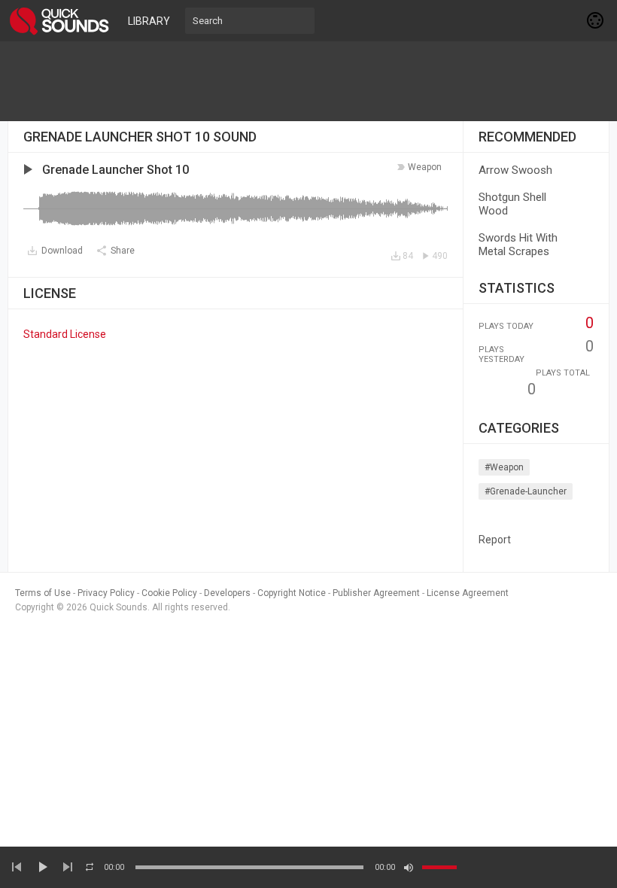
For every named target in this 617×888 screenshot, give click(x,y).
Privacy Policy (106, 593)
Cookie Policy (169, 593)
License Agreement (468, 593)
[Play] (42, 867)
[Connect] (595, 20)
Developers (227, 593)
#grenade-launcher (526, 491)
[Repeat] (89, 867)
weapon (425, 167)
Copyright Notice (291, 593)
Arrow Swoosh (515, 170)
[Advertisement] (308, 81)
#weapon (504, 467)
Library (149, 21)
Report (495, 540)
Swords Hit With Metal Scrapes (518, 244)
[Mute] (409, 868)
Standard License (64, 334)
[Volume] (439, 867)
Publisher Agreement (376, 593)
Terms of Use (43, 593)
